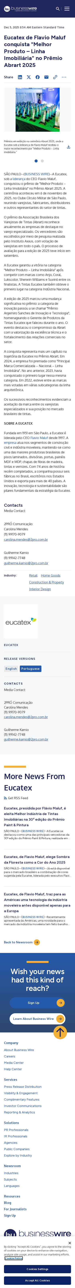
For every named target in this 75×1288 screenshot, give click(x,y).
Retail (33, 575)
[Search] (58, 9)
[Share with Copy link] (55, 77)
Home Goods (50, 575)
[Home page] (20, 9)
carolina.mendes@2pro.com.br (26, 539)
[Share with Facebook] (37, 77)
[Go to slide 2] (42, 161)
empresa (10, 443)
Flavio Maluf (39, 438)
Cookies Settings (37, 1269)
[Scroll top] (60, 1032)
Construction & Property (46, 582)
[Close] (70, 1243)
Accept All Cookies (37, 1280)
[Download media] (68, 146)
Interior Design (40, 589)
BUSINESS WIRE (37, 174)
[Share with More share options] (64, 77)
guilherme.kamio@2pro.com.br (26, 563)
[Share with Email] (46, 77)
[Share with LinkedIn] (20, 77)
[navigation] (67, 9)
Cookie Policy (13, 1258)
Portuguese (30, 669)
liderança (19, 179)
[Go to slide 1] (36, 161)
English (11, 669)
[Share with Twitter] (29, 77)
